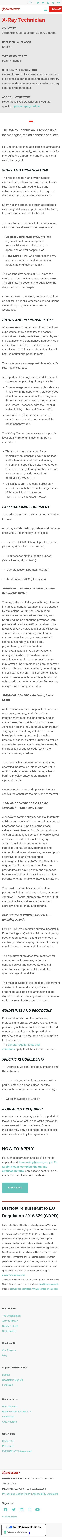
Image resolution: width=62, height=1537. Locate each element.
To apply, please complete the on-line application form (29, 1166)
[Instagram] (53, 2)
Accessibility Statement (45, 1494)
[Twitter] (43, 2)
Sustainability (9, 1331)
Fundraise (7, 1385)
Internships (8, 1416)
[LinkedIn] (48, 2)
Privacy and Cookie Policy (16, 1494)
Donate (6, 1374)
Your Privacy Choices (26, 1527)
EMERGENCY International (17, 1451)
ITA (30, 2)
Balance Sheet (10, 1326)
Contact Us (8, 1441)
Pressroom (8, 1446)
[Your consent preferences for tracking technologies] (15, 1532)
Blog (4, 1355)
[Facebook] (38, 2)
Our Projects (9, 1350)
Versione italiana (9, 1517)
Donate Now (56, 12)
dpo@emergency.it (48, 1284)
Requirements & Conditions (17, 1411)
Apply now (15, 1187)
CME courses (9, 1421)
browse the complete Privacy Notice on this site (34, 1289)
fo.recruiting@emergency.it (35, 1162)
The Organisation (11, 1315)
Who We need (9, 1406)
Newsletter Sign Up (12, 1380)
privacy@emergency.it (13, 1275)
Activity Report (10, 1320)
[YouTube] (58, 2)
